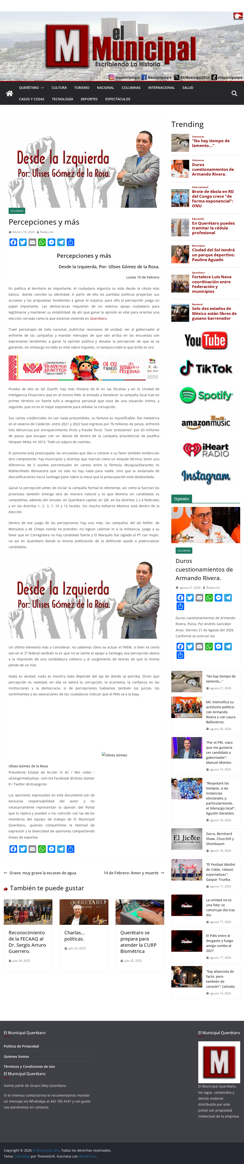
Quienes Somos (16, 1056)
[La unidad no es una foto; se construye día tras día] (186, 911)
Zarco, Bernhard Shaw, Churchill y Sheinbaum (220, 838)
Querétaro (29, 87)
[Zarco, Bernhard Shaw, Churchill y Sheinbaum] (186, 842)
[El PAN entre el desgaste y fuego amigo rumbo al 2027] (186, 946)
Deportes (89, 99)
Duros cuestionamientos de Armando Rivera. (204, 569)
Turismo (81, 87)
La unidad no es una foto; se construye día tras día (220, 907)
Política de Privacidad (21, 1046)
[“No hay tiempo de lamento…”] (186, 682)
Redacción (47, 232)
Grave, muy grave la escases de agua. (43, 873)
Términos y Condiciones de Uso (29, 1066)
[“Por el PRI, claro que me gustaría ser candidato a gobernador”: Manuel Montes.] (186, 756)
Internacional (161, 87)
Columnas (131, 87)
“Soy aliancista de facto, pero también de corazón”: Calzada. (220, 979)
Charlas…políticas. (74, 935)
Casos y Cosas (31, 99)
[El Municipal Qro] (122, 14)
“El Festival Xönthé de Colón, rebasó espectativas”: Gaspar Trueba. (220, 872)
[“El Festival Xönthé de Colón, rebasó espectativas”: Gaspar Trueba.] (186, 875)
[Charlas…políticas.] (84, 902)
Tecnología (62, 99)
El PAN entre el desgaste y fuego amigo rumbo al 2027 (219, 943)
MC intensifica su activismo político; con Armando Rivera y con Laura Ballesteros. (220, 712)
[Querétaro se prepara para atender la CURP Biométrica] (140, 902)
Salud (188, 87)
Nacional (105, 87)
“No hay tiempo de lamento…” (221, 678)
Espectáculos (117, 99)
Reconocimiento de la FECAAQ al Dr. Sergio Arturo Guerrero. (27, 941)
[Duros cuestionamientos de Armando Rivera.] (205, 525)
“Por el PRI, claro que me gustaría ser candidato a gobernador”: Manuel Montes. (219, 752)
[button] (41, 87)
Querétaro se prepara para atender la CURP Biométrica (138, 941)
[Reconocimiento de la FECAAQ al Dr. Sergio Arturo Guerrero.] (28, 902)
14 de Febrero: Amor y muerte (131, 873)
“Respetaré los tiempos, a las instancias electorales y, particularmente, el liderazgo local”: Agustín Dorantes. (220, 798)
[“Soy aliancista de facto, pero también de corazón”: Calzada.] (186, 982)
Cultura (59, 87)
